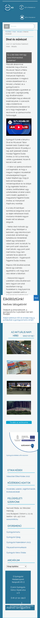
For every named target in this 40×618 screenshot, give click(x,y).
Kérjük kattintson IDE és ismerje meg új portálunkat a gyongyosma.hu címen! (19, 319)
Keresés (31, 26)
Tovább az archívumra (19, 422)
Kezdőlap (8, 31)
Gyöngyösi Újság (13, 537)
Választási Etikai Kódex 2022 (18, 476)
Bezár (36, 298)
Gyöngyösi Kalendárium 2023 (18, 542)
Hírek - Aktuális (17, 31)
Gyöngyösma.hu (13, 532)
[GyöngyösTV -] (9, 7)
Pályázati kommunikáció (16, 547)
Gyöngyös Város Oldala (16, 553)
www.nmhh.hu (12, 519)
